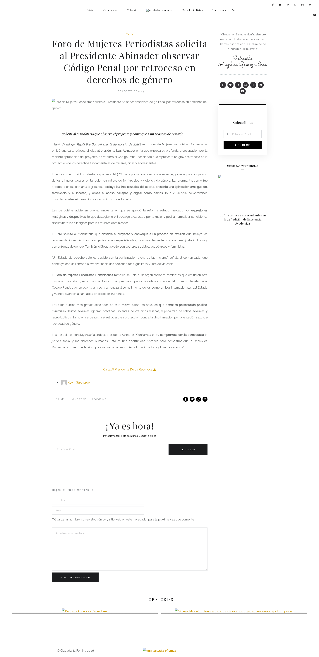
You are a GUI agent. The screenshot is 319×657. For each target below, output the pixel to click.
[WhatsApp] (295, 5)
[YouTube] (314, 14)
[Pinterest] (288, 5)
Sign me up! (188, 449)
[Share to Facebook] (185, 399)
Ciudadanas (219, 9)
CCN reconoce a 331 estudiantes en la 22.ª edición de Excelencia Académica (242, 219)
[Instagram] (302, 5)
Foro (130, 33)
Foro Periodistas (192, 9)
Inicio (90, 9)
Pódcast (131, 9)
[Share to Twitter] (192, 399)
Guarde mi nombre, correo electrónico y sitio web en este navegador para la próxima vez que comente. (124, 519)
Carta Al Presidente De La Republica (128, 369)
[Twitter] (280, 5)
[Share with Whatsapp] (205, 399)
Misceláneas (110, 9)
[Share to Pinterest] (198, 399)
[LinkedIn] (310, 5)
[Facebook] (273, 5)
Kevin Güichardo (79, 382)
